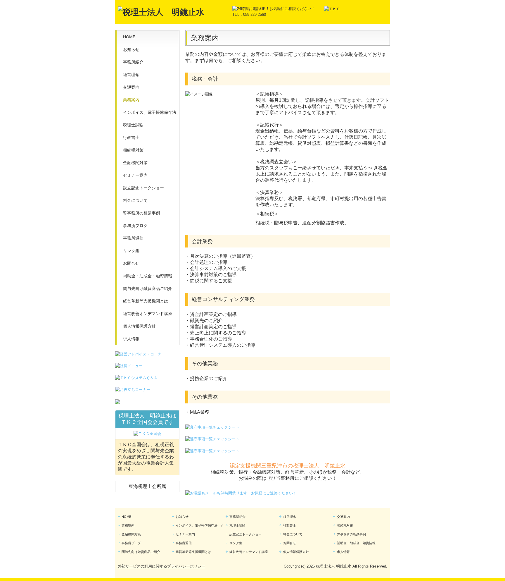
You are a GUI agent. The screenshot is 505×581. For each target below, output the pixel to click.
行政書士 (131, 137)
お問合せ (131, 263)
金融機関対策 (135, 162)
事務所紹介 (133, 62)
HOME (129, 37)
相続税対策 (133, 150)
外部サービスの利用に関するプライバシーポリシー (161, 566)
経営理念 (131, 74)
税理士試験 (133, 125)
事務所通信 (133, 238)
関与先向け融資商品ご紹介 (147, 288)
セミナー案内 (135, 175)
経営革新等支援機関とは (145, 301)
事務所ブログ (135, 225)
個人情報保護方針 (139, 326)
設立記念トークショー (143, 187)
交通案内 (131, 87)
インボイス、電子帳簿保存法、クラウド (151, 112)
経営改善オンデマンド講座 (147, 313)
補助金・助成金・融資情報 (147, 276)
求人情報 (131, 338)
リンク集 (131, 250)
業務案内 (131, 99)
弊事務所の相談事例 (141, 213)
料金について (135, 200)
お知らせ (131, 49)
